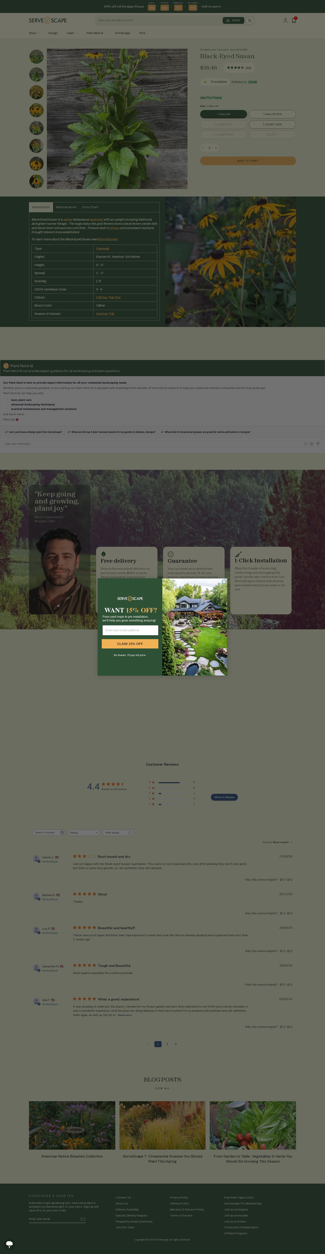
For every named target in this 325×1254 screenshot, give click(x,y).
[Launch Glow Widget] (9, 1244)
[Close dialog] (224, 582)
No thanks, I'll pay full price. (130, 655)
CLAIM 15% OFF (130, 644)
